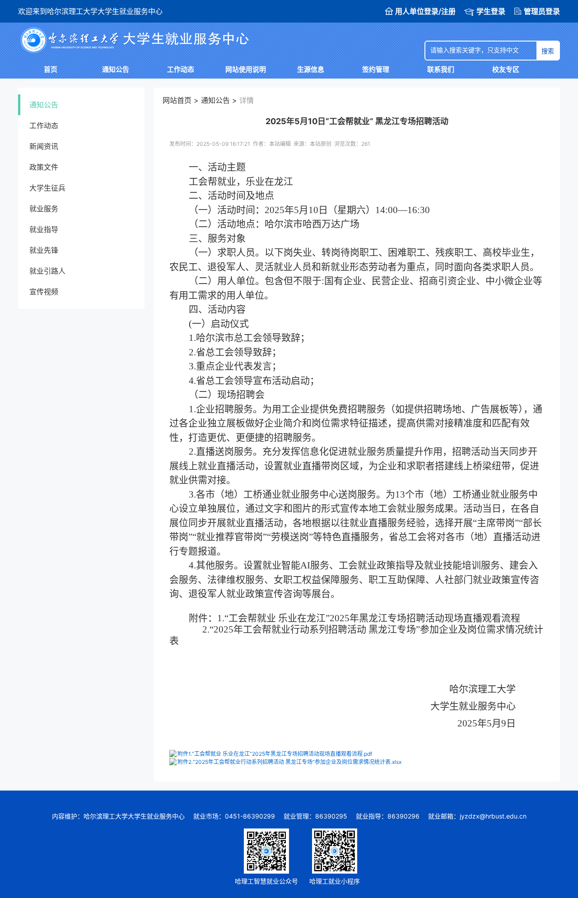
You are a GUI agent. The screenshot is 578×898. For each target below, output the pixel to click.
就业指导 (43, 229)
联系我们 (440, 69)
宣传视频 (43, 291)
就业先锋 (43, 250)
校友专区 (505, 69)
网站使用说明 (245, 69)
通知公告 (115, 69)
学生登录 (490, 11)
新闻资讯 (43, 146)
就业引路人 (47, 270)
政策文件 (43, 167)
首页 (50, 69)
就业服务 (43, 208)
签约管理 (375, 69)
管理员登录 (542, 11)
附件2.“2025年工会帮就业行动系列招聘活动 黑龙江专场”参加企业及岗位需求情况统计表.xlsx (289, 761)
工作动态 (180, 69)
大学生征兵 (47, 187)
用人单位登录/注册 (425, 11)
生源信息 (310, 69)
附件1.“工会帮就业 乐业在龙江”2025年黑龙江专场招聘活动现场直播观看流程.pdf (274, 753)
